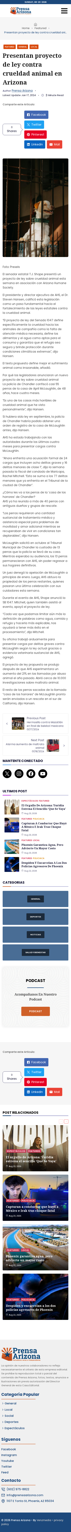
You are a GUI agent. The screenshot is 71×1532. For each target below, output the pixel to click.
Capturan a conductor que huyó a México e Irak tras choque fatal (44, 827)
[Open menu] (64, 10)
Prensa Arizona (22, 91)
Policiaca (38, 819)
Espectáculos (29, 801)
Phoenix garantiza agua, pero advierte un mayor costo (42, 846)
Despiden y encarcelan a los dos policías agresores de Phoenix (44, 864)
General (22, 46)
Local (34, 46)
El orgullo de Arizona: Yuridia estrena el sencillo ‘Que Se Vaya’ (43, 807)
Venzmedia (44, 1520)
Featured (40, 28)
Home (26, 28)
